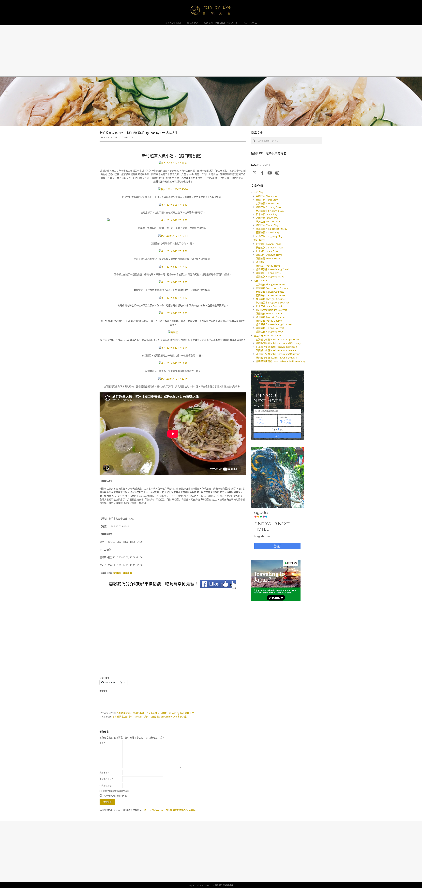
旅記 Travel (259, 240)
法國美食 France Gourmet (269, 313)
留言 (102, 742)
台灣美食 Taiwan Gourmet (270, 291)
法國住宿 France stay (267, 217)
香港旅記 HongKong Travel (270, 276)
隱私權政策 (220, 885)
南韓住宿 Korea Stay (267, 199)
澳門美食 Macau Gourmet (269, 320)
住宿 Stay (258, 192)
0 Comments (126, 137)
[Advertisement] (199, 51)
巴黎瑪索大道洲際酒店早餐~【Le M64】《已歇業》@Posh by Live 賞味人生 (155, 713)
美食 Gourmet (261, 280)
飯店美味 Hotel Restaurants (268, 335)
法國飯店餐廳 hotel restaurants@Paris (276, 350)
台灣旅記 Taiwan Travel (268, 243)
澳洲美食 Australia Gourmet (270, 317)
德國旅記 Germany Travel (269, 247)
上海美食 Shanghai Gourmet (271, 284)
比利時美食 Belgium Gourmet (271, 309)
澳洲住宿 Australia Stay (268, 221)
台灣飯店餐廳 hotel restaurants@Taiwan (277, 339)
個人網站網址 (105, 785)
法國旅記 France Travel (268, 258)
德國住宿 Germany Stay (268, 207)
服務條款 (229, 885)
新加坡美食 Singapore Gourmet (272, 302)
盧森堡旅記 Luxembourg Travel (272, 269)
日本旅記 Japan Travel (267, 251)
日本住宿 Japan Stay (266, 214)
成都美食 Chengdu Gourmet (271, 299)
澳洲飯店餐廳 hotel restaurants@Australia (278, 354)
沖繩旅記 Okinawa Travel (269, 254)
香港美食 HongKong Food (270, 331)
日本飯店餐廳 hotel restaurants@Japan (276, 346)
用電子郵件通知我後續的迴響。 (117, 791)
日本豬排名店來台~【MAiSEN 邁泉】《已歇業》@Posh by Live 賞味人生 (149, 716)
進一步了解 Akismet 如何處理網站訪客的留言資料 (170, 810)
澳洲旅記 (260, 262)
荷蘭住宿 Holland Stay (267, 232)
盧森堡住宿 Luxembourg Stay (271, 228)
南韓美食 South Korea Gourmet (272, 288)
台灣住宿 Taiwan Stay (267, 203)
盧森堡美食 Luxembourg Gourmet (274, 324)
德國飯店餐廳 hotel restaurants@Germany (278, 343)
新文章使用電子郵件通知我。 (116, 795)
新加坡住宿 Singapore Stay (270, 210)
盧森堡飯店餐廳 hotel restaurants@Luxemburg (280, 361)
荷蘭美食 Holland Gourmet (270, 327)
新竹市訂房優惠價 (122, 572)
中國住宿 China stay (266, 196)
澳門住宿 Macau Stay (267, 225)
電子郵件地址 (106, 779)
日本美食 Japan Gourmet (269, 306)
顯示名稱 (104, 772)
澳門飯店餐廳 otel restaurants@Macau (276, 357)
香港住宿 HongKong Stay (269, 236)
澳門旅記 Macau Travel (268, 265)
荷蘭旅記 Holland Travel (268, 272)
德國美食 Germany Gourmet (271, 295)
